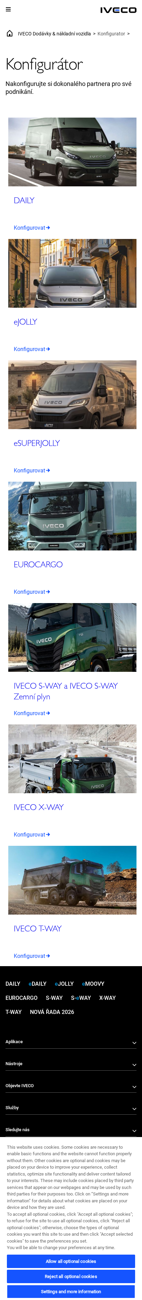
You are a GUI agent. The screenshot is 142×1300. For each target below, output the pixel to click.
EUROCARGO (22, 998)
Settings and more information (71, 1291)
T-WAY (14, 1012)
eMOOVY (93, 984)
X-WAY (107, 998)
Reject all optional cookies (71, 1276)
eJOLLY (64, 984)
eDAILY (38, 984)
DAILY (13, 984)
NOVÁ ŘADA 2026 (52, 1012)
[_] (118, 10)
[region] (71, 1218)
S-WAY (54, 998)
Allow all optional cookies (71, 1261)
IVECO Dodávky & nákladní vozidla (54, 33)
